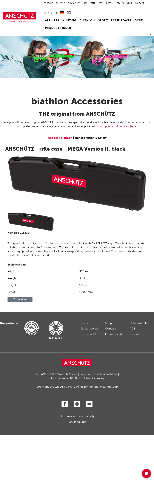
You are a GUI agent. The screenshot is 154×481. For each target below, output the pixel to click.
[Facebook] (65, 404)
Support (110, 323)
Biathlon (87, 20)
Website (53, 138)
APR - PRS (52, 20)
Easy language (77, 421)
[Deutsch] (62, 12)
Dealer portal (89, 328)
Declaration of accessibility (77, 416)
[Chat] (146, 473)
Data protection (140, 323)
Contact (110, 328)
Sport (103, 20)
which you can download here (116, 126)
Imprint (134, 334)
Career (85, 323)
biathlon (66, 138)
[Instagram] (77, 404)
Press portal (88, 334)
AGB (132, 328)
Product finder (58, 28)
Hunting (69, 20)
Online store (50, 13)
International (113, 334)
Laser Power (121, 20)
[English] (69, 12)
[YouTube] (89, 404)
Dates (139, 20)
